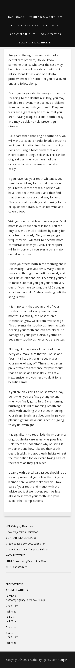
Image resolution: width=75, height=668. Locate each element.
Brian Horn (12, 605)
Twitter (10, 633)
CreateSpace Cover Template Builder (27, 549)
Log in (64, 660)
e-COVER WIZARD (16, 555)
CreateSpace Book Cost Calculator (25, 543)
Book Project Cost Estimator (22, 532)
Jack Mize (11, 611)
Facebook (11, 596)
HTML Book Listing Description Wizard (27, 561)
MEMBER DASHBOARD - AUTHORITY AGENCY (37, 6)
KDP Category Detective (19, 526)
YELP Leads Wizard (16, 567)
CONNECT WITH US (17, 590)
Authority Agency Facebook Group (25, 600)
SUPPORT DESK (14, 584)
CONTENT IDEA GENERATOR (21, 538)
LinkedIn (10, 617)
